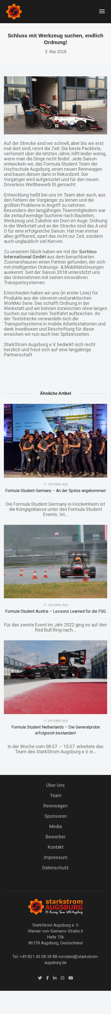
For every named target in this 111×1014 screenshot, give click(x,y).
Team (55, 795)
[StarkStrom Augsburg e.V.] (14, 11)
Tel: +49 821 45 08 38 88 (34, 956)
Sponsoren (55, 816)
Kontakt (56, 847)
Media (55, 826)
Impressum (56, 857)
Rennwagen (55, 805)
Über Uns (55, 785)
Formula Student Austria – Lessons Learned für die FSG (55, 611)
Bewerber (56, 836)
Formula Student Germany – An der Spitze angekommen (55, 490)
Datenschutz (55, 867)
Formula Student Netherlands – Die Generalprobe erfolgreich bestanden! (55, 730)
